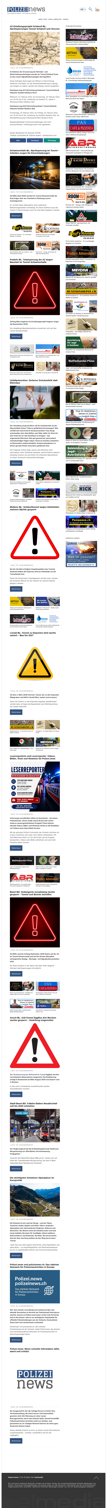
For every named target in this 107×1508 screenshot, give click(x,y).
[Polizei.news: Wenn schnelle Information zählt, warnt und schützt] (35, 1379)
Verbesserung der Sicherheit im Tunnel (29, 1074)
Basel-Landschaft (55, 19)
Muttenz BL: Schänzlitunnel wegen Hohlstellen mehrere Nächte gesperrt (34, 508)
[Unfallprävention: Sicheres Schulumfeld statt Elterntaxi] (35, 402)
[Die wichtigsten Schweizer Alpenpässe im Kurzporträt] (35, 1199)
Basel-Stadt (43, 19)
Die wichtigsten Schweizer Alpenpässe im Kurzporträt (32, 1179)
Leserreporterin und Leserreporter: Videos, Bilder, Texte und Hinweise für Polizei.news (32, 757)
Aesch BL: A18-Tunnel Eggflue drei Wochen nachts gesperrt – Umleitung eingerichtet (33, 1018)
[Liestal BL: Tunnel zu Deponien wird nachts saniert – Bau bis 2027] (35, 663)
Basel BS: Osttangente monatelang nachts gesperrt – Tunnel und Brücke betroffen (32, 893)
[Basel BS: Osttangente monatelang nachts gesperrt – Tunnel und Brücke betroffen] (35, 922)
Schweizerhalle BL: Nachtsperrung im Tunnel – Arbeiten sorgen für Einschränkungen (34, 151)
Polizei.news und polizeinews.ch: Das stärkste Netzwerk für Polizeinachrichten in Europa (34, 1265)
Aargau (65, 19)
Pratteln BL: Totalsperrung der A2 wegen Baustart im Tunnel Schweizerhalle (31, 260)
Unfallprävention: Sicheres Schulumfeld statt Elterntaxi (33, 381)
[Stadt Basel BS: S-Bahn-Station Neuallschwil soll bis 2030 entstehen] (35, 1125)
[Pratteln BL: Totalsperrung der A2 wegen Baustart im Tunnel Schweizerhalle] (35, 290)
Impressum (13, 1477)
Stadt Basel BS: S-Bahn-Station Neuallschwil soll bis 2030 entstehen (33, 1104)
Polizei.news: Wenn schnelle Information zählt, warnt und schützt (34, 1350)
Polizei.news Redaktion (26, 67)
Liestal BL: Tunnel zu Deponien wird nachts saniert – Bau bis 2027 (33, 634)
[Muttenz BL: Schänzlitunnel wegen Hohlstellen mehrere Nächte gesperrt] (35, 537)
